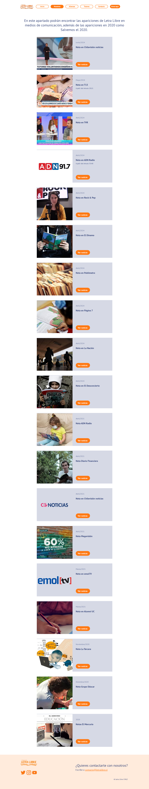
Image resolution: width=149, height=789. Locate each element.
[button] (71, 6)
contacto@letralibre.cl (96, 769)
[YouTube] (34, 772)
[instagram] (29, 772)
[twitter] (23, 772)
